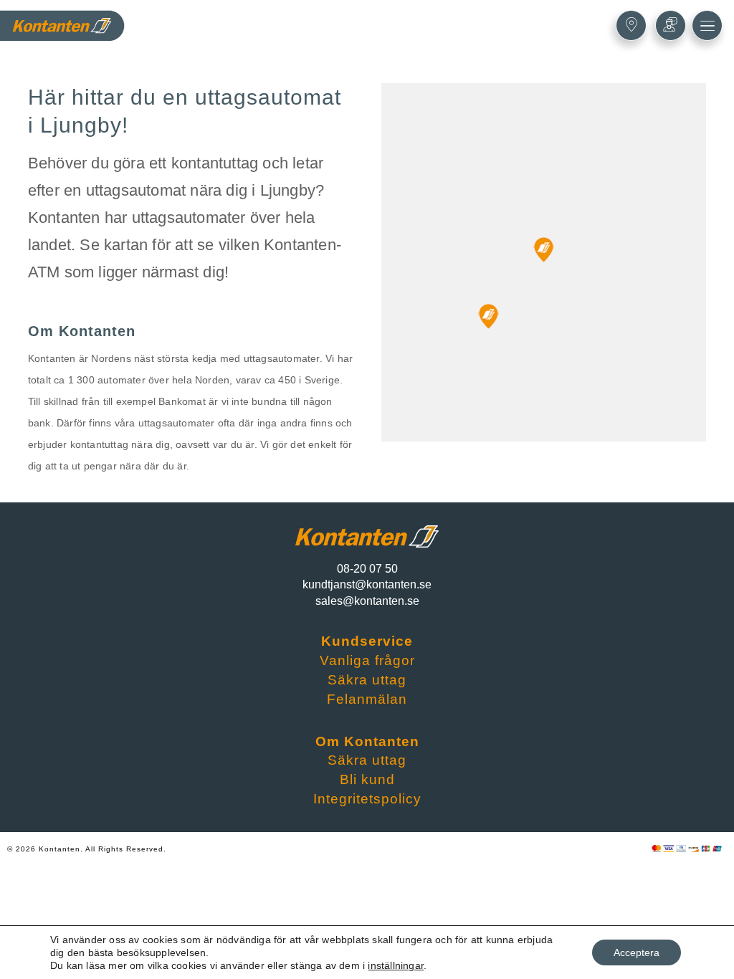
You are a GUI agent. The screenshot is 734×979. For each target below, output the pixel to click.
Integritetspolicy (367, 798)
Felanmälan (367, 699)
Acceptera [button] (636, 952)
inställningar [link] (396, 965)
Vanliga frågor (367, 660)
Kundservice (367, 641)
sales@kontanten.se (367, 601)
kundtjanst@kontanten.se (367, 584)
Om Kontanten (367, 741)
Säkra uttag (367, 679)
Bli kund (367, 779)
